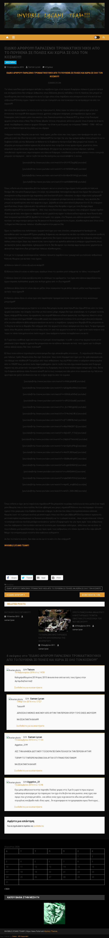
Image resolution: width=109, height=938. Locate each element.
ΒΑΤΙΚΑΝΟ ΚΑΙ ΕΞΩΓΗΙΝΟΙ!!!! (17, 612)
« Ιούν (7, 889)
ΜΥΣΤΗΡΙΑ (10, 62)
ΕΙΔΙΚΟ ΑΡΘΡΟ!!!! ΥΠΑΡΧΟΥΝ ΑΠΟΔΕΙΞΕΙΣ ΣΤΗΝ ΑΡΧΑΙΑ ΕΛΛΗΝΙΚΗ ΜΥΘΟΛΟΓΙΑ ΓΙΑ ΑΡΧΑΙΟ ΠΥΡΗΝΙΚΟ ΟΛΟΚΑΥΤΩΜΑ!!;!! (19, 595)
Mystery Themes (50, 931)
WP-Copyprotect (23, 936)
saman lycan (34, 67)
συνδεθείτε (38, 826)
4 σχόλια (49, 67)
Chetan (14, 936)
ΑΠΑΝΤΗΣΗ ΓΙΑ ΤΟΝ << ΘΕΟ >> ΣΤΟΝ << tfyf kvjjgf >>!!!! (93, 595)
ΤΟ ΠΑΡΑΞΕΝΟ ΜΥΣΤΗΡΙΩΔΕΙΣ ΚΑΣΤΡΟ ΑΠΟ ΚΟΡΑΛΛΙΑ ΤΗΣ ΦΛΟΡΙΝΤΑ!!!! (52, 638)
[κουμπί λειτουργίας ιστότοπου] (97, 37)
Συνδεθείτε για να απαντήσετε (28, 687)
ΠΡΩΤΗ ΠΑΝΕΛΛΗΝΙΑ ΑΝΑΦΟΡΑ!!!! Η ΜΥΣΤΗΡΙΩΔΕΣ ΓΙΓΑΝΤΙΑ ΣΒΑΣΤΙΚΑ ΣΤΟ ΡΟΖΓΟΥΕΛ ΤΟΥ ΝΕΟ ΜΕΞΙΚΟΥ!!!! (88, 617)
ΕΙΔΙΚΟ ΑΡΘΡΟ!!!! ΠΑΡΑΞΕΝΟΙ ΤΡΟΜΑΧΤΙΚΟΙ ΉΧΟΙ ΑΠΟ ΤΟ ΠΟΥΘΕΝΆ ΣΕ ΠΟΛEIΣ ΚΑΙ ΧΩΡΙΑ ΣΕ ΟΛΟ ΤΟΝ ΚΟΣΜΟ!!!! (54, 588)
